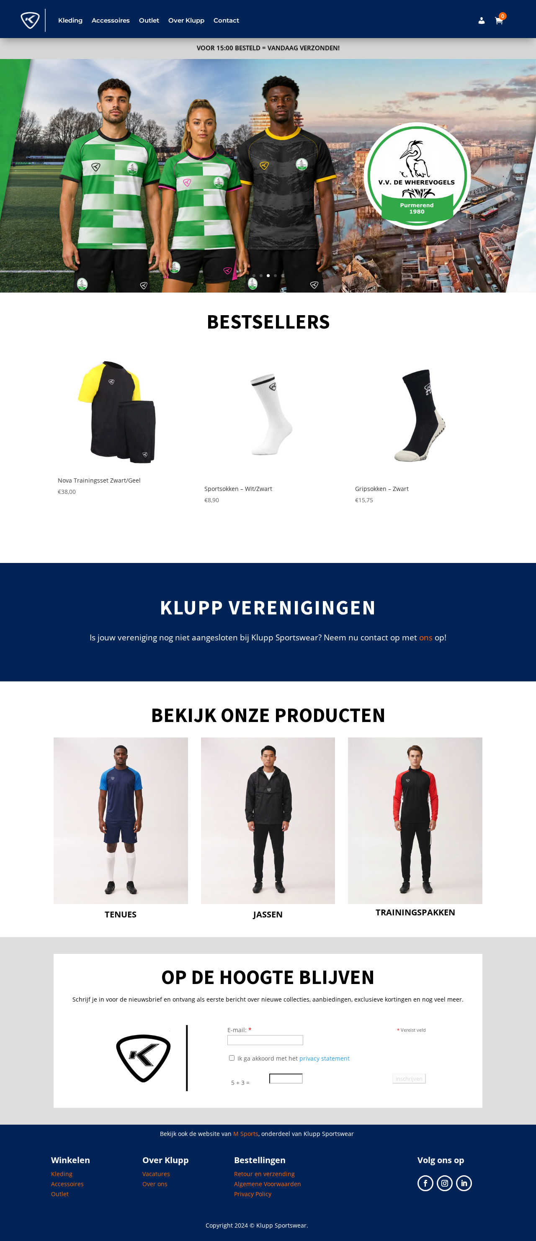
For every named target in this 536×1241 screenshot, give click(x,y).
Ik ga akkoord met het (293, 1058)
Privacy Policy (252, 1194)
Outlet (149, 20)
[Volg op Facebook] (425, 1183)
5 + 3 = (240, 1083)
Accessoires (67, 1184)
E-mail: (239, 1030)
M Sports (245, 1134)
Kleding (61, 1174)
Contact (226, 20)
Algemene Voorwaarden (267, 1184)
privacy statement (324, 1058)
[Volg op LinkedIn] (464, 1183)
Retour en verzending (264, 1174)
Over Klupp (186, 20)
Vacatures (156, 1174)
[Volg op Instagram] (445, 1183)
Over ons (155, 1184)
